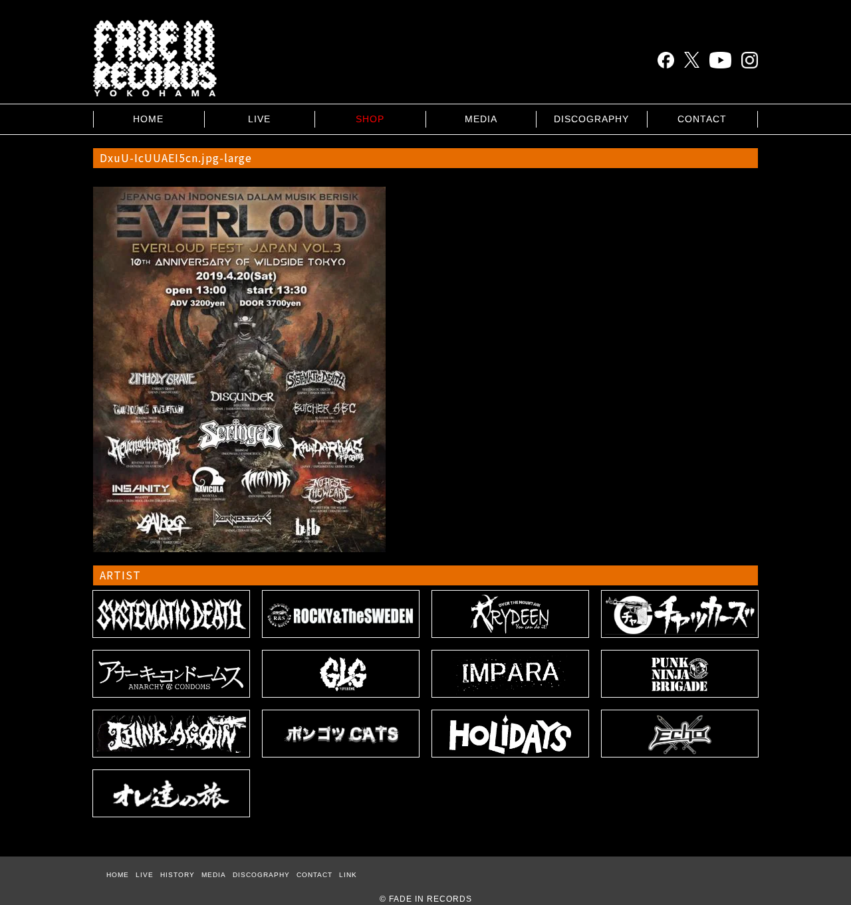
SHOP (370, 119)
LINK (348, 874)
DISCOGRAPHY (591, 119)
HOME (148, 119)
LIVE (259, 119)
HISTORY (177, 874)
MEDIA (481, 119)
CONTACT (702, 119)
